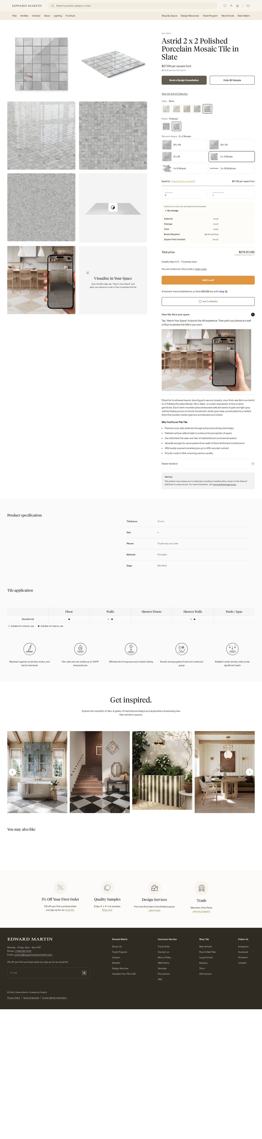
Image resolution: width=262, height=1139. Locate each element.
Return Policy (164, 957)
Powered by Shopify (38, 992)
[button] (12, 772)
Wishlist (116, 963)
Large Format (206, 957)
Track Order (164, 946)
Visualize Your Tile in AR (124, 974)
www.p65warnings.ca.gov (224, 484)
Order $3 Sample (232, 80)
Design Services (120, 968)
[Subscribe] (84, 972)
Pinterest (243, 957)
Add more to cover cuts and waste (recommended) (185, 206)
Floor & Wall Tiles (207, 952)
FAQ (160, 979)
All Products (205, 974)
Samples (162, 968)
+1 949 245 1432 (23, 951)
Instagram (243, 946)
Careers (116, 957)
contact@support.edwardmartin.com (33, 954)
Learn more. (201, 269)
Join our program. (202, 911)
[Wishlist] (225, 5)
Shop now (107, 910)
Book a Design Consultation (184, 80)
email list (69, 910)
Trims (202, 968)
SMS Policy (163, 963)
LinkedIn (242, 963)
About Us (117, 946)
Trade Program (119, 952)
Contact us (163, 952)
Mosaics (203, 963)
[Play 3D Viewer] (113, 207)
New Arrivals (205, 946)
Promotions (164, 974)
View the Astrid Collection (175, 94)
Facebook (243, 952)
